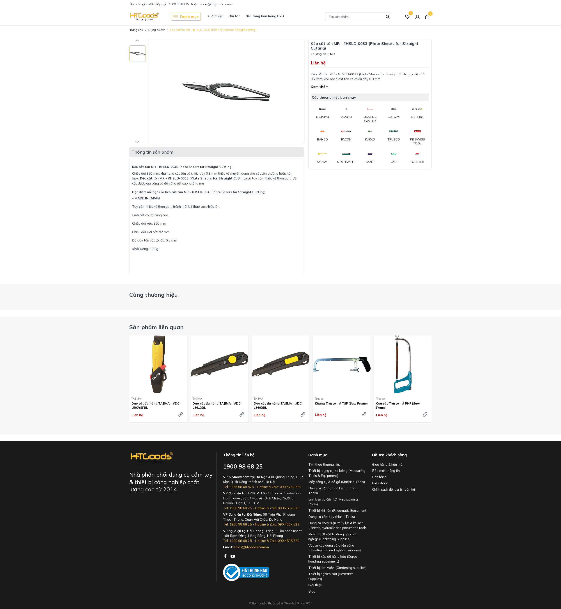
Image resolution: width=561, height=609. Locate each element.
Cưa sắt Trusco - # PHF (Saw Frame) (398, 405)
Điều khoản (380, 483)
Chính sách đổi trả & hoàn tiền (394, 489)
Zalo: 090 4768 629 (286, 487)
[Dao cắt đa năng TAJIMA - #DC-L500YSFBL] (158, 364)
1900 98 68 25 (179, 4)
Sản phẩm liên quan (156, 327)
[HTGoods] (144, 16)
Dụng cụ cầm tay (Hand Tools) (331, 517)
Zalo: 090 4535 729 (284, 541)
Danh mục (189, 16)
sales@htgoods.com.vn (216, 4)
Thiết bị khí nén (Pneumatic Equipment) (338, 510)
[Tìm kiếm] (387, 16)
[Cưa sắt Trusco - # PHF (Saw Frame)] (403, 364)
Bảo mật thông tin (386, 471)
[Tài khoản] (417, 17)
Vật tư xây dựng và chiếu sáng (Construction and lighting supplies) (334, 547)
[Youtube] (233, 556)
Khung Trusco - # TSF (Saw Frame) (341, 403)
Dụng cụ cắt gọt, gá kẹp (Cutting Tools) (332, 490)
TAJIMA (136, 398)
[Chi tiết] (180, 414)
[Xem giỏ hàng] (427, 16)
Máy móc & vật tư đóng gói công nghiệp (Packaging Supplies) (332, 536)
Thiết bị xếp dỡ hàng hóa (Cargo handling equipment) (332, 559)
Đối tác (234, 16)
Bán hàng (379, 477)
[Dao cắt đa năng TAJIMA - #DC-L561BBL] (219, 364)
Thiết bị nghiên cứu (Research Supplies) (330, 576)
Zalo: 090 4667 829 (284, 524)
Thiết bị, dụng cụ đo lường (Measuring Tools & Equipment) (336, 473)
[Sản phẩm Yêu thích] (407, 17)
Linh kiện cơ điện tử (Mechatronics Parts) (333, 501)
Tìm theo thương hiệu (324, 464)
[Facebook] (225, 556)
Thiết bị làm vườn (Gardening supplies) (337, 568)
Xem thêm (319, 86)
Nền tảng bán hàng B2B (264, 16)
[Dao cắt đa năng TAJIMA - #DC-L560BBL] (280, 364)
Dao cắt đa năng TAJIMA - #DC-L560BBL (278, 405)
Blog (311, 591)
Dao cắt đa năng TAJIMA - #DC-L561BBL (217, 405)
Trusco (319, 398)
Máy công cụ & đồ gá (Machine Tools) (336, 482)
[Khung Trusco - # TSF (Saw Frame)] (342, 364)
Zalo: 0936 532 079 (284, 508)
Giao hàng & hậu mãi (387, 464)
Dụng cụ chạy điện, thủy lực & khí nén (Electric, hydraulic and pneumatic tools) (338, 525)
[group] (226, 91)
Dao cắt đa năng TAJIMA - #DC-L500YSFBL (156, 405)
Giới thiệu (215, 16)
